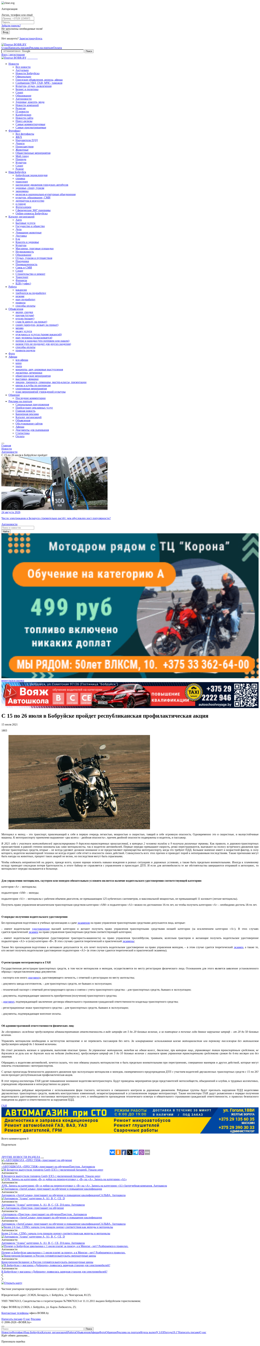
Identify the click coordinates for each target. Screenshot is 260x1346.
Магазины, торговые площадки (35, 248)
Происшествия (24, 146)
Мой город (22, 156)
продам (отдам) (25, 315)
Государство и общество (30, 226)
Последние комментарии (31, 398)
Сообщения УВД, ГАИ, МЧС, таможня (39, 82)
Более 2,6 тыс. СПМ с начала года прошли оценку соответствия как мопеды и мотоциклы (55, 1233)
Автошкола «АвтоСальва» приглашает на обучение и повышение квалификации (50, 1195)
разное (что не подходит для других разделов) (43, 343)
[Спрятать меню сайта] (2, 1326)
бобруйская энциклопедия (31, 175)
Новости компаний (27, 105)
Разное (20, 168)
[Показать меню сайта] (2, 443)
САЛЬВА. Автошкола (112, 1195)
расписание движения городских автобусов (42, 184)
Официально (23, 76)
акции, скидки (24, 312)
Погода (170, 1332)
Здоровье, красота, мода (30, 101)
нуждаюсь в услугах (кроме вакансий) (39, 334)
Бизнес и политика (27, 89)
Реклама (36, 1319)
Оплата (57, 47)
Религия (20, 108)
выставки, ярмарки (27, 379)
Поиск (89, 51)
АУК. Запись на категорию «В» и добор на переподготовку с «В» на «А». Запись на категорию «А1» (62, 1185)
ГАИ (4, 1105)
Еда (18, 238)
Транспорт (22, 277)
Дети (19, 229)
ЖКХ (19, 137)
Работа (12, 286)
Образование (23, 95)
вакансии (21, 289)
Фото (11, 353)
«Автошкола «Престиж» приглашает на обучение (31, 1214)
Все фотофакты (25, 133)
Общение (14, 394)
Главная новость (25, 410)
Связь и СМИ (24, 267)
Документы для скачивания (32, 429)
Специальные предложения (32, 404)
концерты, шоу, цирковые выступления (39, 369)
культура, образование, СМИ (33, 197)
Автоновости (24, 98)
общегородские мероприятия (33, 375)
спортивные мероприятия (31, 388)
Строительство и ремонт (30, 273)
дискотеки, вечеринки (29, 372)
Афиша (12, 356)
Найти (6, 531)
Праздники (22, 261)
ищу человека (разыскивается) (34, 337)
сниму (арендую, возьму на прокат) (37, 324)
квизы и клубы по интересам (33, 385)
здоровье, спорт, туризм (30, 187)
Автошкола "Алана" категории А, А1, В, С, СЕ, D (31, 1204)
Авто (19, 219)
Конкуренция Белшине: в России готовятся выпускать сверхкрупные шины (47, 1262)
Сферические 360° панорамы (33, 210)
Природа (21, 159)
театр (19, 366)
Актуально (22, 70)
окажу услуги (24, 331)
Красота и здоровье (27, 242)
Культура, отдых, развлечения (33, 86)
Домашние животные (29, 232)
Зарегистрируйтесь (30, 38)
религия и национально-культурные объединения (46, 194)
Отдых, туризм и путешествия (34, 258)
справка (20, 178)
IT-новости (22, 111)
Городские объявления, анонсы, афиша (39, 79)
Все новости (23, 66)
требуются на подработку (31, 293)
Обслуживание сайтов (29, 423)
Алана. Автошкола (73, 1204)
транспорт (22, 181)
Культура (21, 162)
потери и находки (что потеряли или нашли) (42, 340)
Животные (22, 149)
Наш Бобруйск (17, 172)
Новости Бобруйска (27, 73)
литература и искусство (30, 200)
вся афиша (22, 359)
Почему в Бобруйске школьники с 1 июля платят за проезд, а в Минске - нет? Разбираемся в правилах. (63, 1252)
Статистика (23, 433)
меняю (20, 328)
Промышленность (26, 264)
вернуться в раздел (12, 680)
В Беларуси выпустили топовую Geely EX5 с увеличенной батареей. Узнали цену (50, 1176)
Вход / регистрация (13, 54)
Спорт (19, 92)
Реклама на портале (41, 47)
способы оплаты (25, 305)
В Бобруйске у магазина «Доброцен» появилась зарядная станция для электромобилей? (54, 1271)
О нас (4, 47)
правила (20, 302)
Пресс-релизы (24, 121)
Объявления (15, 308)
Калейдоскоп (23, 114)
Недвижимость (25, 251)
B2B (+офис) (23, 283)
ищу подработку (25, 299)
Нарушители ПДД (27, 140)
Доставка (21, 235)
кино (19, 363)
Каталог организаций (21, 216)
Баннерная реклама (27, 414)
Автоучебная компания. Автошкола (145, 1185)
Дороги (20, 143)
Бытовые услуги (25, 222)
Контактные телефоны (15, 1313)
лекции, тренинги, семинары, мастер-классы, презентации (51, 382)
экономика (22, 191)
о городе (21, 203)
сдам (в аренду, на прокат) (31, 321)
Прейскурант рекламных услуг (34, 407)
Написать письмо (18, 47)
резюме (20, 296)
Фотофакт (14, 130)
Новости (13, 63)
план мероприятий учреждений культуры (41, 391)
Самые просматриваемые (31, 127)
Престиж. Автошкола (82, 1166)
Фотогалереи (23, 207)
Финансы (21, 280)
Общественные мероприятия (33, 152)
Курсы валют (151, 1332)
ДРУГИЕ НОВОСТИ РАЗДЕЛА (20, 1156)
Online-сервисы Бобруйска (32, 213)
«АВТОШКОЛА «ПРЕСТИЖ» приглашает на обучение (35, 1166)
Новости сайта (24, 117)
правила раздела (25, 350)
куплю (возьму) (25, 318)
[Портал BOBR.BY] (14, 44)
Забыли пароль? (11, 25)
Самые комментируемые (30, 124)
